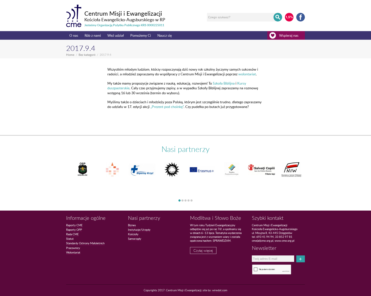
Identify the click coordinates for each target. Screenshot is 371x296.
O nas (73, 35)
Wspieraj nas (288, 35)
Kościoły (133, 234)
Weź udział (115, 35)
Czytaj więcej (203, 250)
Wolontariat (73, 252)
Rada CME (72, 234)
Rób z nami (93, 35)
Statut (70, 239)
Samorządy (134, 239)
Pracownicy (73, 248)
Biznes (132, 225)
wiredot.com (219, 290)
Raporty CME (74, 225)
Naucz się (164, 35)
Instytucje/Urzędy (139, 230)
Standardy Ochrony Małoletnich (85, 243)
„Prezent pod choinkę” (167, 106)
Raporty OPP (74, 230)
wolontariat (247, 74)
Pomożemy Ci (140, 35)
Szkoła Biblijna (224, 83)
